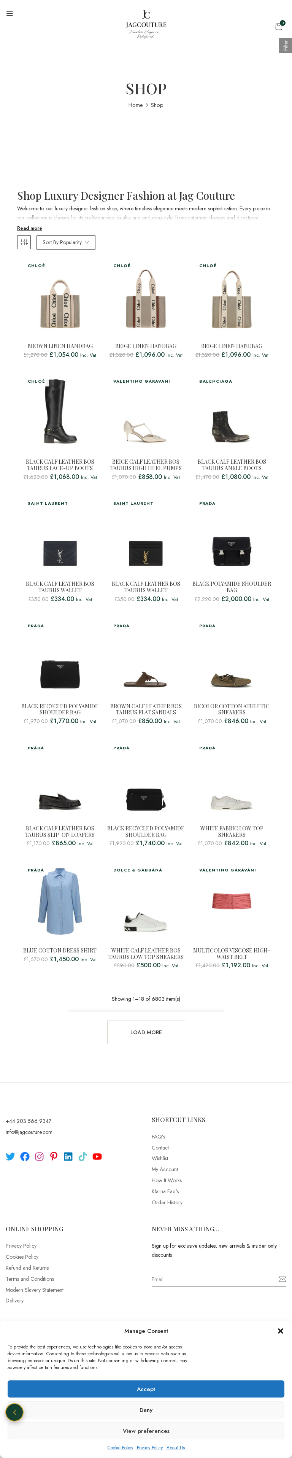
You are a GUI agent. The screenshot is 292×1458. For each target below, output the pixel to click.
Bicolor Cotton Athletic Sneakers (232, 709)
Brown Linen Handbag (60, 346)
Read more (29, 228)
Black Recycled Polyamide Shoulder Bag (59, 709)
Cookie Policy (120, 1447)
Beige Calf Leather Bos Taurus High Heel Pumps (146, 465)
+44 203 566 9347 (28, 1121)
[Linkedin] (68, 1156)
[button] (280, 1331)
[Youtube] (97, 1156)
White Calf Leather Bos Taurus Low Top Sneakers (146, 954)
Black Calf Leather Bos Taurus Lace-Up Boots (60, 465)
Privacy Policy (150, 1447)
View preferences (146, 1431)
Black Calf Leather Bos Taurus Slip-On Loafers (60, 831)
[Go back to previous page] (14, 1412)
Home (136, 105)
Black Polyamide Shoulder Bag (231, 587)
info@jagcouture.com (29, 1132)
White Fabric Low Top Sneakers (231, 831)
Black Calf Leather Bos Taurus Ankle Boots (232, 465)
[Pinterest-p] (54, 1156)
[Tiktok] (82, 1156)
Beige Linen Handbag (145, 346)
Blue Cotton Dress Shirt (60, 951)
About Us (176, 1447)
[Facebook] (25, 1156)
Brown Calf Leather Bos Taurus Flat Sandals (146, 709)
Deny (146, 1410)
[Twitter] (10, 1156)
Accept (146, 1389)
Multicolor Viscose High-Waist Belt (231, 954)
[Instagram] (39, 1156)
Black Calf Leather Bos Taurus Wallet (60, 587)
